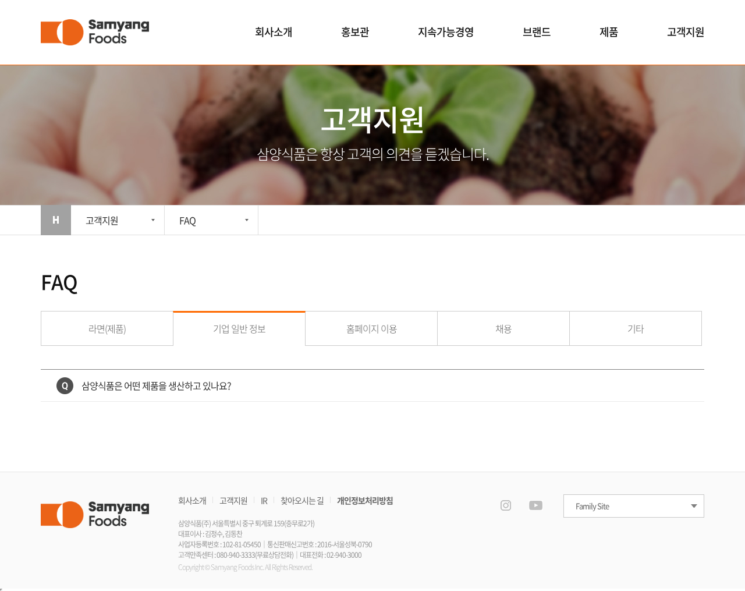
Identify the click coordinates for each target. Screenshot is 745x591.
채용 (503, 328)
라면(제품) (107, 328)
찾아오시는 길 (302, 500)
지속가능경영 (446, 32)
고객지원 (685, 32)
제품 (608, 32)
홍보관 (355, 32)
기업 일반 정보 (239, 328)
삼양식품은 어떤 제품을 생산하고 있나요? (156, 385)
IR (264, 500)
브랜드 (537, 32)
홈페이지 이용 (371, 328)
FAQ (187, 220)
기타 (635, 328)
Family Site (592, 505)
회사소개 (273, 32)
